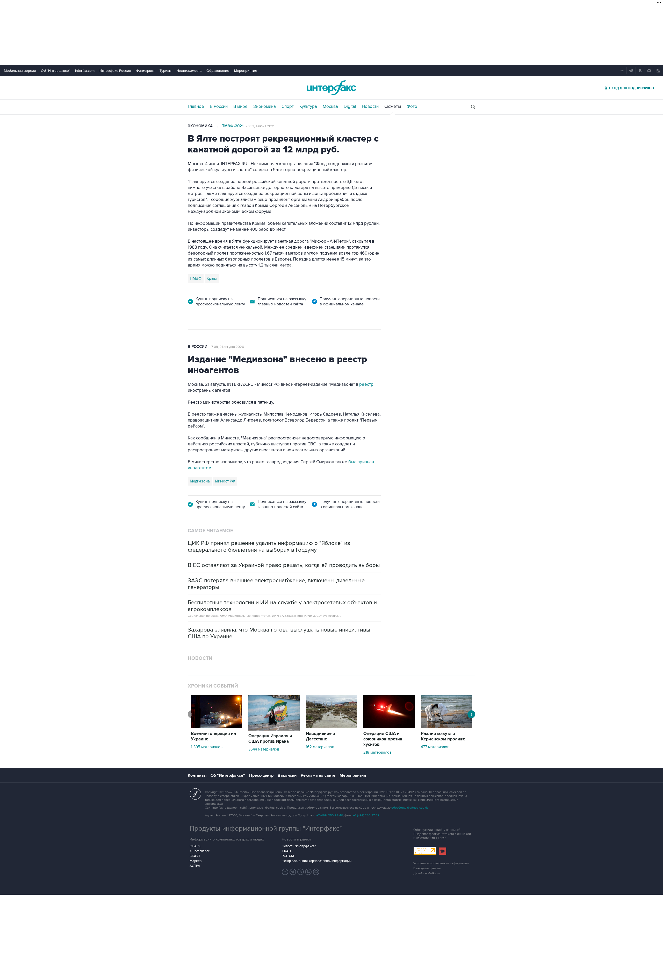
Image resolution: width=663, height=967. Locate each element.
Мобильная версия (20, 70)
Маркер (195, 861)
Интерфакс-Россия (115, 70)
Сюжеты (392, 106)
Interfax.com (85, 70)
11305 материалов (206, 747)
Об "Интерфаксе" (55, 70)
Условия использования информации (441, 863)
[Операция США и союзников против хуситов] (389, 727)
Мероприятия (245, 70)
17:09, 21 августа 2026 (227, 347)
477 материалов (435, 747)
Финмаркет (145, 70)
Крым (212, 278)
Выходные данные (427, 868)
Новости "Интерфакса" (299, 846)
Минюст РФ (225, 481)
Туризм (165, 70)
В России (219, 106)
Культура (308, 106)
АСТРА (195, 866)
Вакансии (287, 775)
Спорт (288, 106)
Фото (412, 106)
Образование (217, 70)
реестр (366, 384)
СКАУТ (195, 856)
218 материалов (377, 752)
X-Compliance (200, 851)
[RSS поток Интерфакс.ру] (308, 871)
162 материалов (320, 747)
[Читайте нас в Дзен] (285, 871)
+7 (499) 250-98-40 (329, 815)
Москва (330, 106)
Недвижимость (188, 70)
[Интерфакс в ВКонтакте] (300, 871)
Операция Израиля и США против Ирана (270, 738)
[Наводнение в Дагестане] (331, 727)
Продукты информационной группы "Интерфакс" (266, 828)
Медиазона (200, 481)
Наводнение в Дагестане (320, 736)
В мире (240, 106)
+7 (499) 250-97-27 (366, 815)
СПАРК (195, 846)
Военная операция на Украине (213, 736)
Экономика (264, 106)
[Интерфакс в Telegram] (293, 871)
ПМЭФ (195, 278)
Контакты (197, 775)
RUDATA (288, 856)
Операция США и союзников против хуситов (382, 739)
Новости (370, 106)
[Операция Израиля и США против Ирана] (274, 729)
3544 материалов (263, 749)
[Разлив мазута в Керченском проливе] (446, 727)
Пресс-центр (261, 775)
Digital (350, 106)
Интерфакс (331, 87)
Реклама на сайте (318, 775)
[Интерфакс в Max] (316, 871)
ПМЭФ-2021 (232, 126)
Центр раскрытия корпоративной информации (316, 861)
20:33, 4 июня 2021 (260, 126)
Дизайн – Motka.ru (426, 873)
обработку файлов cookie (410, 808)
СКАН (286, 851)
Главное (196, 106)
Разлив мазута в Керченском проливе (443, 736)
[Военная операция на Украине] (216, 727)
